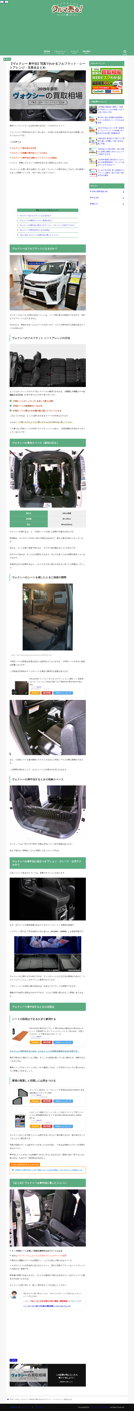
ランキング (74, 52)
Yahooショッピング (63, 693)
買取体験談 (86, 52)
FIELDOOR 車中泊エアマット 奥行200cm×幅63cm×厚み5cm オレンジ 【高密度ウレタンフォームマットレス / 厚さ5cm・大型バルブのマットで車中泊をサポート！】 (56, 1031)
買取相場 (47, 52)
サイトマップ (26, 1407)
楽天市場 (46, 693)
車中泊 (14, 1360)
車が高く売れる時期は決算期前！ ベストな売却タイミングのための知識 (111, 120)
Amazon (35, 693)
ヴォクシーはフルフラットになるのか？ (34, 216)
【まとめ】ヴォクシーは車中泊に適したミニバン (38, 235)
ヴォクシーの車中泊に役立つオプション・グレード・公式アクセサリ (46, 225)
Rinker (38, 686)
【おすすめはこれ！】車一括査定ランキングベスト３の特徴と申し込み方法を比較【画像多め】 (111, 130)
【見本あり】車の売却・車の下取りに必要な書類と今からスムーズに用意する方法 (111, 151)
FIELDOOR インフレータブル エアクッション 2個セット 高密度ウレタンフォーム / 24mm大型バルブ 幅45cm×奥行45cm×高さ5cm (56, 682)
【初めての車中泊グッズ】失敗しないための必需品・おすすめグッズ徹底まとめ (48, 1170)
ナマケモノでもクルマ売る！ (100, 1407)
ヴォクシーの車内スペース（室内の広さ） (35, 220)
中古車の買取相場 (99, 191)
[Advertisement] (67, 34)
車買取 (94, 204)
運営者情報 (13, 1407)
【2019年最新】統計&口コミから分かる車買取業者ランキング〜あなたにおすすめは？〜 (111, 162)
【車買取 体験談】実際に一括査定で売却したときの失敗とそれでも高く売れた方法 (111, 109)
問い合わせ (39, 1407)
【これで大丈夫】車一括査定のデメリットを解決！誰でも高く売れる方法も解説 (111, 172)
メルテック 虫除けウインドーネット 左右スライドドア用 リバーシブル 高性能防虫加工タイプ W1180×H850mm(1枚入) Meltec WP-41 (56, 1115)
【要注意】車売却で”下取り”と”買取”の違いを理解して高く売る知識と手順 (111, 141)
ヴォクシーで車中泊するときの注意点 (33, 230)
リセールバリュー (60, 52)
